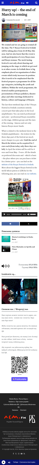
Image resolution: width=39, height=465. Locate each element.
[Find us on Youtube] (21, 454)
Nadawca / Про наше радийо (19, 401)
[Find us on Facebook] (13, 454)
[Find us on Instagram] (19, 454)
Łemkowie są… (8, 274)
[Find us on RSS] (24, 454)
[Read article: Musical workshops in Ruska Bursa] (6, 239)
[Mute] (28, 214)
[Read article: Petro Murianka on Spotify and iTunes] (6, 249)
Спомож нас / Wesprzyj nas (15, 309)
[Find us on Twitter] (16, 454)
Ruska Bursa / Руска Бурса (18, 399)
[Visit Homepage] (17, 2)
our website (31, 174)
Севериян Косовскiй (13, 20)
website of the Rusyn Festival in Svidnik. (18, 165)
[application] (19, 214)
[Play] (4, 214)
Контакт (23, 410)
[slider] (33, 214)
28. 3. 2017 (27, 20)
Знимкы (15, 410)
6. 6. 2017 (15, 242)
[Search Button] (36, 2)
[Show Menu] (3, 2)
